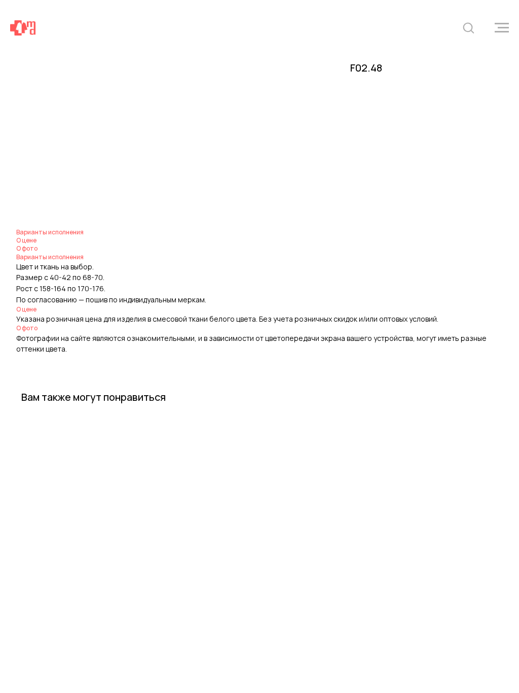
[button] (468, 27)
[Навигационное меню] (502, 28)
